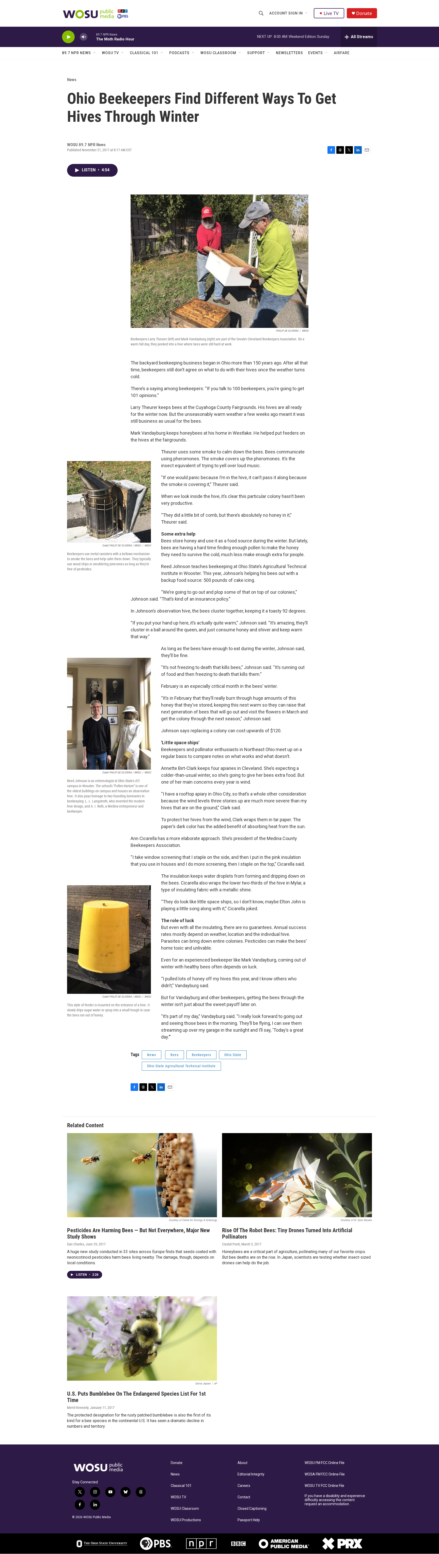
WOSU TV (110, 53)
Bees (174, 1055)
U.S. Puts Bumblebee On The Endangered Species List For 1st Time (136, 1397)
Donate (364, 13)
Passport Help (249, 1520)
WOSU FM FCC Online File (324, 1463)
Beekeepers (201, 1055)
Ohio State (232, 1055)
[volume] (83, 37)
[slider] (91, 36)
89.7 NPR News (76, 53)
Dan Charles (75, 1244)
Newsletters (289, 53)
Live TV (331, 13)
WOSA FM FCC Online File (325, 1474)
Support (256, 53)
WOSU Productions (186, 1520)
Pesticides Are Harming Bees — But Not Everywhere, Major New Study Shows (138, 1233)
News (71, 79)
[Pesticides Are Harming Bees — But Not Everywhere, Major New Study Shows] (142, 1175)
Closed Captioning (252, 1509)
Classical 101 (144, 53)
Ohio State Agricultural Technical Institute (181, 1066)
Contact (244, 1497)
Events (315, 53)
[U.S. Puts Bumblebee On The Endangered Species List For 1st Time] (142, 1338)
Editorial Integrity (251, 1474)
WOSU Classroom (218, 53)
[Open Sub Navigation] (307, 13)
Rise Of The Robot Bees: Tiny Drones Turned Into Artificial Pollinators (287, 1233)
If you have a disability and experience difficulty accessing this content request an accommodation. (335, 1500)
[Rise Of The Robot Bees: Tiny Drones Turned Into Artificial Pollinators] (297, 1175)
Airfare (342, 53)
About (242, 1463)
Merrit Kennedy (78, 1408)
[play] (68, 37)
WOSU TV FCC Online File (324, 1486)
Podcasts (179, 53)
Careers (244, 1486)
